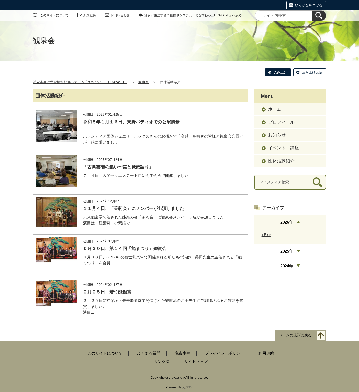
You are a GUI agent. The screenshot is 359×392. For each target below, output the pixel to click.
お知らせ (277, 135)
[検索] (319, 15)
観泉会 (143, 82)
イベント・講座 (283, 147)
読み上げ (280, 72)
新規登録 (89, 15)
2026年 (286, 222)
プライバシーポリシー (224, 353)
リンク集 (162, 362)
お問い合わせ (120, 15)
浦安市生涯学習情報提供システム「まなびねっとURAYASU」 (80, 82)
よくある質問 (148, 353)
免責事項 (182, 353)
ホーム (274, 109)
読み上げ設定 (312, 72)
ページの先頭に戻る (295, 335)
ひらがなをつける (308, 5)
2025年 (286, 251)
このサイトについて (54, 15)
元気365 (187, 387)
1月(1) (266, 235)
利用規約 (266, 353)
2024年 (286, 266)
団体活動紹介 (281, 160)
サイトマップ (196, 362)
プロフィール (281, 122)
